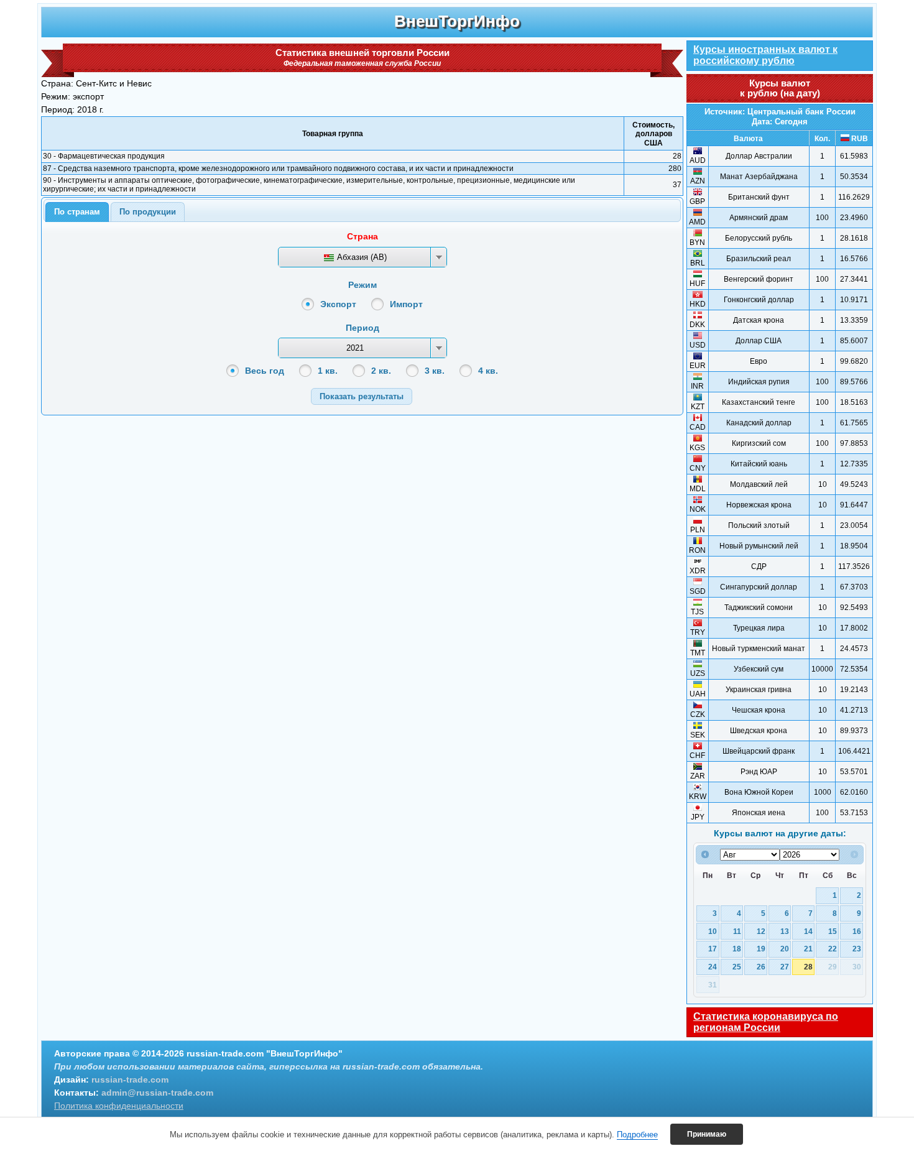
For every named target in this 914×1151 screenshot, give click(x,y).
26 (761, 967)
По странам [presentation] (77, 211)
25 (736, 967)
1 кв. (328, 371)
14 (808, 931)
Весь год (264, 371)
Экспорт (338, 304)
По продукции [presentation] (147, 211)
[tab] (77, 212)
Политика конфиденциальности (118, 1106)
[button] (361, 396)
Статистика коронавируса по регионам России (765, 1022)
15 (832, 931)
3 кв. (435, 371)
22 (832, 949)
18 (736, 949)
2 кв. (381, 371)
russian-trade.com (129, 1079)
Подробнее (637, 1134)
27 (784, 967)
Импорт (406, 304)
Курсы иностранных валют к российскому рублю (765, 55)
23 (856, 949)
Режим (362, 285)
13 (784, 931)
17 (712, 949)
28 (808, 967)
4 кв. (488, 371)
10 (712, 931)
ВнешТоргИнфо (457, 21)
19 (761, 949)
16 (856, 931)
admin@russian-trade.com (157, 1093)
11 (737, 931)
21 (808, 949)
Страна (362, 236)
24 (712, 967)
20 (784, 949)
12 (761, 931)
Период (362, 328)
